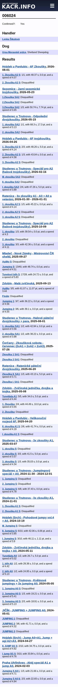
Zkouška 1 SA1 (10, 354)
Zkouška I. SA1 (10, 382)
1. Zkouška (8, 404)
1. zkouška (8, 231)
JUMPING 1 (8, 618)
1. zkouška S (9, 449)
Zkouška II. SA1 (11, 374)
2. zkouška (8, 239)
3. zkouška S (9, 461)
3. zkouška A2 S (11, 217)
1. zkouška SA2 (11, 124)
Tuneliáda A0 (9, 556)
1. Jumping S (9, 479)
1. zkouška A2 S (11, 204)
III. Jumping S (9, 526)
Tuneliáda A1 (9, 396)
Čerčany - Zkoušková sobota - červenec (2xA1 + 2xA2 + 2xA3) (23, 344)
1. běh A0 (7, 563)
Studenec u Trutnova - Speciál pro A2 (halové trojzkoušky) (27, 170)
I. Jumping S (9, 538)
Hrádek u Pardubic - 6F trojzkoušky (26, 138)
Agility (5, 288)
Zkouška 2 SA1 (10, 359)
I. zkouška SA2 (10, 187)
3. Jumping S (9, 489)
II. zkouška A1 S (11, 426)
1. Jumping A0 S (11, 588)
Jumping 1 (8, 301)
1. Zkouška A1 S (11, 506)
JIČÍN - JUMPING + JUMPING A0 (24, 610)
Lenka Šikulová (11, 39)
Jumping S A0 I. (11, 671)
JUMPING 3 (8, 631)
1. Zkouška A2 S (11, 75)
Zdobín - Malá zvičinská (18, 283)
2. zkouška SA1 (11, 334)
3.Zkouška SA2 (10, 107)
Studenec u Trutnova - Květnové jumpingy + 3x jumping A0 (24, 582)
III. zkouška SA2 (11, 177)
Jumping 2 (8, 309)
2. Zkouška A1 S (11, 511)
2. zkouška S (9, 454)
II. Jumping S (9, 531)
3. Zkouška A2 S (11, 162)
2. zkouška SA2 (11, 132)
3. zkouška (8, 244)
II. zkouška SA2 (10, 182)
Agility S (7, 261)
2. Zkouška (8, 412)
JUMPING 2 (8, 623)
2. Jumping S (9, 484)
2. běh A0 (7, 571)
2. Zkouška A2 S (11, 82)
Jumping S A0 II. (11, 678)
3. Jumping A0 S (11, 601)
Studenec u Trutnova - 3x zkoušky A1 (27, 440)
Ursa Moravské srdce (14, 52)
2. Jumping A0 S (11, 593)
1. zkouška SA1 (11, 326)
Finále (5, 296)
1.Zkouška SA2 (10, 97)
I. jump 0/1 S (9, 653)
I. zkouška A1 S (10, 434)
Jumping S (8, 266)
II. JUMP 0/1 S (9, 646)
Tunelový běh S (11, 274)
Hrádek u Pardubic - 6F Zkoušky (24, 66)
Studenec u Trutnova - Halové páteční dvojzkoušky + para (28, 319)
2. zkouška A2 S (11, 212)
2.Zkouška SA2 (10, 102)
